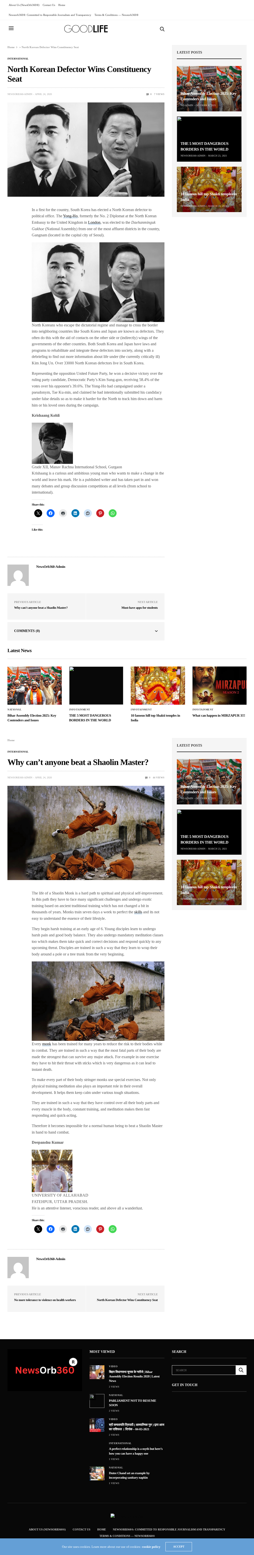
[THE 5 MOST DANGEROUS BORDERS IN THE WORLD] (209, 139)
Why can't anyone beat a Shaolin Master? (40, 607)
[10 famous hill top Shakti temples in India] (209, 189)
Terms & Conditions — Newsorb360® (116, 14)
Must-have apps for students (139, 607)
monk (46, 1044)
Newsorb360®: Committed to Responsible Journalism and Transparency (50, 14)
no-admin (187, 105)
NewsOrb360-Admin (19, 94)
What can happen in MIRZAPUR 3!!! (218, 716)
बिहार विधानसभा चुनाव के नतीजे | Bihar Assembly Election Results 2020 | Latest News (134, 1376)
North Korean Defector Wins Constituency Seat (127, 1300)
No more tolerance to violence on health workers (45, 1300)
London (94, 222)
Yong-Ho (70, 216)
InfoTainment (79, 709)
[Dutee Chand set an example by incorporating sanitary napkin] (97, 1473)
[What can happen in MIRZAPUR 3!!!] (219, 685)
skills (138, 912)
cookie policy (151, 1547)
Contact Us (49, 4)
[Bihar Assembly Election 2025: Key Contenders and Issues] (209, 88)
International (18, 59)
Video (113, 1366)
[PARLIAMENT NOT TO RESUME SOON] (97, 1401)
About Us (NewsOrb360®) (24, 4)
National (14, 709)
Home (61, 4)
